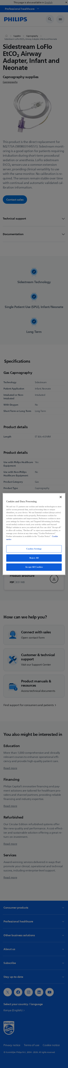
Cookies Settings (34, 549)
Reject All (34, 558)
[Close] (61, 497)
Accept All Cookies (34, 567)
